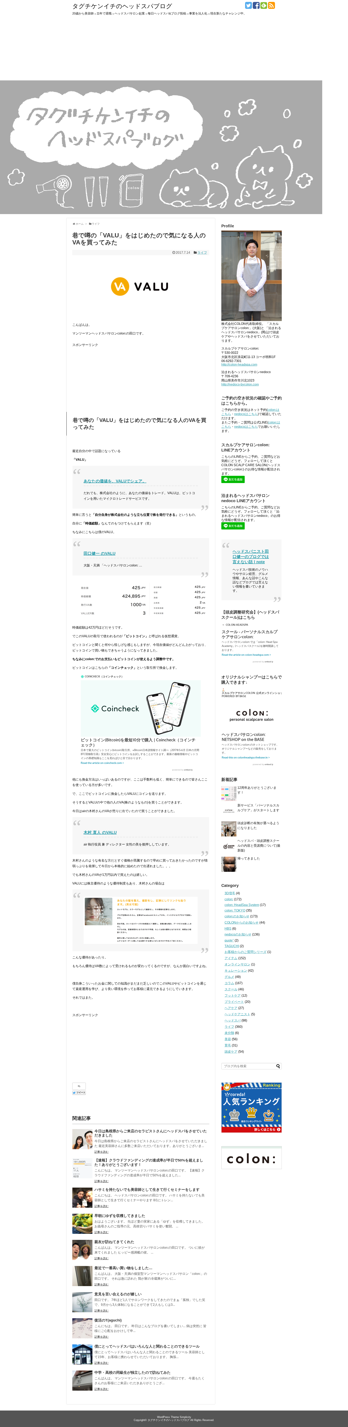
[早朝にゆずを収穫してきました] (82, 1224)
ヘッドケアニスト (237, 1014)
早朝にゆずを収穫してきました (119, 1216)
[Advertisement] (174, 50)
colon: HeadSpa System (242, 905)
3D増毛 (230, 893)
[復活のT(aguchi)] (82, 1328)
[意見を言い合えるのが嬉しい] (82, 1302)
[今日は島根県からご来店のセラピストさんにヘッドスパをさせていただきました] (82, 1139)
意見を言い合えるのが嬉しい (118, 1294)
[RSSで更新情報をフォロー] (271, 7)
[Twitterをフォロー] (248, 7)
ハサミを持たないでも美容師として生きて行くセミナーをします (147, 1190)
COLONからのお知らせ (242, 922)
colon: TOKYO (235, 910)
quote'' (229, 940)
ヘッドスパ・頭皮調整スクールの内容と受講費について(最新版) (258, 845)
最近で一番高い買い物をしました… (123, 1268)
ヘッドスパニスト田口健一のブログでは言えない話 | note (251, 556)
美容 (228, 1039)
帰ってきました (248, 858)
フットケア (233, 995)
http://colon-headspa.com (239, 364)
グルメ (229, 977)
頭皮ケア (231, 1051)
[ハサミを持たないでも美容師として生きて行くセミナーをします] (82, 1198)
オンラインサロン (237, 964)
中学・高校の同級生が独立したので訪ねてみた (132, 1373)
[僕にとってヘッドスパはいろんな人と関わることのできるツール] (82, 1354)
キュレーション (236, 970)
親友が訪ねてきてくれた (114, 1242)
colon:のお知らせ (237, 916)
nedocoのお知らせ (238, 934)
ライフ (202, 252)
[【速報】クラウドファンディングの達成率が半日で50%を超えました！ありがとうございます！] (82, 1168)
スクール (231, 989)
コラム (229, 983)
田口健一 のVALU (99, 553)
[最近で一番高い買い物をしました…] (82, 1276)
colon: (229, 899)
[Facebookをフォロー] (256, 7)
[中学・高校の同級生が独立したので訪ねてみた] (82, 1381)
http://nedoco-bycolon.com (240, 384)
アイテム (231, 958)
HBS (228, 928)
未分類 (229, 1033)
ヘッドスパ (233, 1020)
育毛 (228, 1045)
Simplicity (185, 1417)
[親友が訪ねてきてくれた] (82, 1250)
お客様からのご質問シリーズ (245, 952)
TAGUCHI (232, 946)
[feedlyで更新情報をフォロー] (263, 7)
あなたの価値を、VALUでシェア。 (115, 481)
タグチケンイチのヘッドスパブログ (122, 6)
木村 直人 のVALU (100, 832)
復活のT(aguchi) (108, 1320)
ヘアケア (231, 1008)
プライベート (234, 1001)
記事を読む (101, 1151)
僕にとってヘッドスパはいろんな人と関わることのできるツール (147, 1346)
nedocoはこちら (246, 414)
